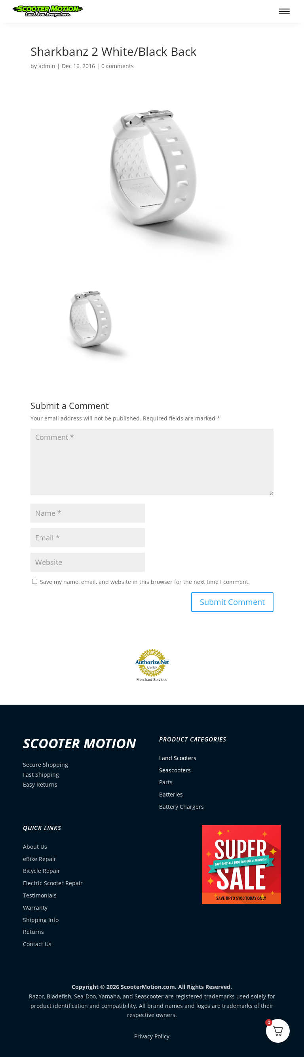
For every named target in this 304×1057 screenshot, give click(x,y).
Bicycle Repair (41, 870)
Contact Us (37, 944)
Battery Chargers (181, 806)
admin (46, 66)
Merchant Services (152, 680)
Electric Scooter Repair (53, 883)
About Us (35, 846)
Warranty (35, 907)
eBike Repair (39, 859)
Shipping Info (41, 920)
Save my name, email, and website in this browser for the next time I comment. (145, 582)
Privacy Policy (151, 1036)
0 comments (117, 66)
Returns (33, 931)
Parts (166, 782)
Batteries (171, 794)
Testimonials (40, 895)
